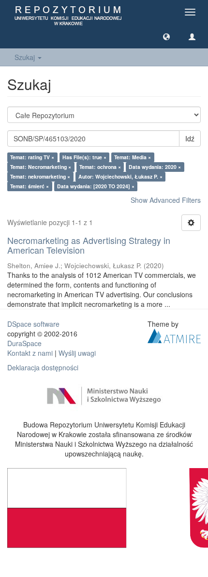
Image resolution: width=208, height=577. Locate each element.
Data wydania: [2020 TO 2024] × (95, 186)
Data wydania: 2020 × (155, 166)
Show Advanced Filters (166, 200)
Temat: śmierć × (29, 186)
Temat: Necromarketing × (40, 166)
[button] (166, 36)
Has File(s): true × (84, 157)
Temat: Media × (132, 157)
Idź (189, 138)
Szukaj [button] (26, 57)
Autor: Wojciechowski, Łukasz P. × (120, 176)
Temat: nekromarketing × (40, 176)
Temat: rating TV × (32, 157)
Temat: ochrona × (100, 166)
